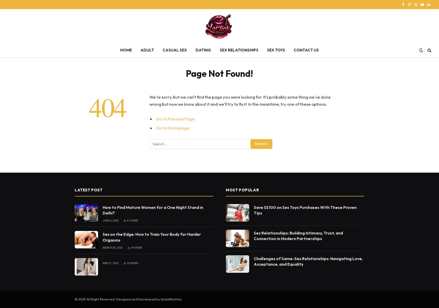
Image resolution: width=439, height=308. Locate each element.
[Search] (429, 50)
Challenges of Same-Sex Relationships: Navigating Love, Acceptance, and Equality (308, 261)
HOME (126, 50)
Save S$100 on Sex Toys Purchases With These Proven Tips (305, 210)
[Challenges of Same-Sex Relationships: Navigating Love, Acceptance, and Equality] (237, 264)
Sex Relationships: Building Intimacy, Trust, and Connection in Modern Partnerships (298, 235)
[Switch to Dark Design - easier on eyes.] (421, 50)
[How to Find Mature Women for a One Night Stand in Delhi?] (86, 213)
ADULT (147, 50)
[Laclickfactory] (219, 26)
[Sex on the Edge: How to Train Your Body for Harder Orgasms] (86, 239)
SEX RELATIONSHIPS (239, 50)
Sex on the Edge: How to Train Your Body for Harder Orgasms (152, 237)
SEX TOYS (276, 50)
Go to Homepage (172, 128)
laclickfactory (171, 299)
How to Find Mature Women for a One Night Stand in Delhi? (153, 210)
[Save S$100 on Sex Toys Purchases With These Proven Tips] (237, 213)
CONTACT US (306, 50)
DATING (203, 50)
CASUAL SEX (175, 50)
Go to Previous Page (175, 118)
